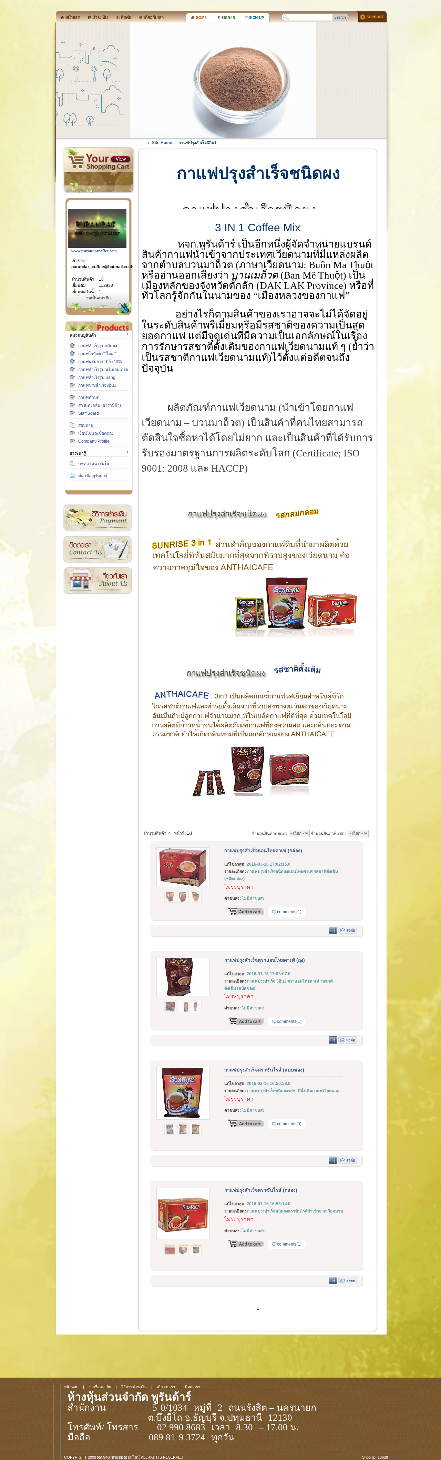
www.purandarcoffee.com (94, 251)
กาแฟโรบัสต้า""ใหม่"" (97, 353)
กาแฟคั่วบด (89, 397)
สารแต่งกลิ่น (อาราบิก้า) (99, 405)
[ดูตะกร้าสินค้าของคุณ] (120, 159)
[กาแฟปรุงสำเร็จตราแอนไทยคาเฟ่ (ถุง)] (182, 995)
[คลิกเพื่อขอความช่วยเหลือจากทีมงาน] (370, 16)
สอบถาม (85, 425)
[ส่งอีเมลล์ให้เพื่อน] (347, 932)
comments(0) (289, 1123)
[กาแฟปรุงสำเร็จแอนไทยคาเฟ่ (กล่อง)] (182, 886)
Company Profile (94, 441)
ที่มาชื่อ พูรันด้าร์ (92, 475)
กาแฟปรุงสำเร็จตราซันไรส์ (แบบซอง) (264, 1070)
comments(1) (289, 911)
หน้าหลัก (71, 1387)
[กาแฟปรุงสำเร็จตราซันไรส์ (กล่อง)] (182, 1238)
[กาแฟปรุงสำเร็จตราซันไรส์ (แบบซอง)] (182, 1118)
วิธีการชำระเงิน (97, 518)
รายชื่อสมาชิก (100, 1387)
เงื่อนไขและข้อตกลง (96, 433)
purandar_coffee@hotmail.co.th (102, 266)
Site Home (162, 142)
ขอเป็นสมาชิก (98, 297)
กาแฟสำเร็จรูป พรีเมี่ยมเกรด (103, 369)
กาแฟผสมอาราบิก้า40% (100, 361)
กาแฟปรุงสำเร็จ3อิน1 (97, 385)
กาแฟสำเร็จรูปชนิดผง (97, 345)
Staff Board (88, 413)
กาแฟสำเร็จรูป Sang (96, 377)
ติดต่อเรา (97, 549)
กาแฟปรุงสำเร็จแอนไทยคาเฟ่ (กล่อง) (263, 850)
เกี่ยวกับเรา (97, 581)
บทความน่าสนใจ (93, 463)
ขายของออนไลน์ (125, 1457)
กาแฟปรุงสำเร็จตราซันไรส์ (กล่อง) (260, 1190)
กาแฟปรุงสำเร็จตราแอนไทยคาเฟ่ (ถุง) (264, 960)
